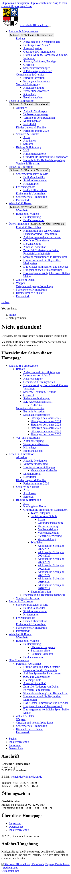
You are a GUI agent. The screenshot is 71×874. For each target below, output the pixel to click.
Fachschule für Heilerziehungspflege (44, 594)
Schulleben (37, 542)
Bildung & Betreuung (28, 499)
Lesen (41, 519)
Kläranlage (29, 447)
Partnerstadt (22, 630)
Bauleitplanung (32, 643)
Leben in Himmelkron (21, 454)
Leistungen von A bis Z (36, 375)
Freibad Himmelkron (35, 621)
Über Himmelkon (19, 660)
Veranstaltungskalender (44, 470)
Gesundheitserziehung (50, 522)
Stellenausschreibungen (36, 398)
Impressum (15, 823)
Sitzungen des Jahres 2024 (46, 421)
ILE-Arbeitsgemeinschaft (37, 401)
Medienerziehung (48, 529)
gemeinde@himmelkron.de (26, 776)
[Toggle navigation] (49, 26)
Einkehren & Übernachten (31, 624)
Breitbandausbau (33, 450)
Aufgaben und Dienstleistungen (41, 372)
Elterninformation (41, 591)
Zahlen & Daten (25, 716)
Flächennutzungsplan (43, 647)
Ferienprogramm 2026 (36, 483)
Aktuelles (36, 404)
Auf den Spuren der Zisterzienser (42, 673)
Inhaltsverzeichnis (19, 829)
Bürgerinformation (34, 411)
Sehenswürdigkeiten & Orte (32, 604)
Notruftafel (29, 476)
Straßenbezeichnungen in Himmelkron (45, 693)
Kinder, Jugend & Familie (31, 480)
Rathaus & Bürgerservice (23, 365)
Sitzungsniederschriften (36, 414)
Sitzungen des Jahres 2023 (46, 424)
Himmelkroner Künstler (29, 729)
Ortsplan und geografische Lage (34, 722)
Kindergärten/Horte (34, 506)
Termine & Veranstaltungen (39, 467)
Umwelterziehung (48, 526)
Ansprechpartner (32, 378)
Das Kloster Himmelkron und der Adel (45, 702)
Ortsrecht (28, 395)
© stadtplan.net (10, 870)
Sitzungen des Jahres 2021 (46, 431)
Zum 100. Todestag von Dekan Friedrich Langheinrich (41, 688)
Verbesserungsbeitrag (35, 463)
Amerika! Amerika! (34, 683)
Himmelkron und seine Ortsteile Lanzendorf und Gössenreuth (41, 668)
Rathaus (20, 368)
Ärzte (26, 490)
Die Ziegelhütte (32, 680)
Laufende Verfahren (42, 653)
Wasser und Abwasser (36, 444)
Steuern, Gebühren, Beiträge (39, 391)
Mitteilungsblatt (32, 473)
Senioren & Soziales (27, 486)
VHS (26, 503)
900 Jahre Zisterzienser (36, 676)
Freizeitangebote (25, 617)
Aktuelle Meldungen (35, 460)
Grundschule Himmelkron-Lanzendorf (45, 509)
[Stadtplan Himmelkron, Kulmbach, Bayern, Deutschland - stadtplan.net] (35, 867)
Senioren (28, 496)
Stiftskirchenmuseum (35, 611)
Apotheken (29, 493)
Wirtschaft (22, 637)
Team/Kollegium (40, 513)
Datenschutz (16, 826)
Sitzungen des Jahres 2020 (46, 434)
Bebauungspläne (40, 650)
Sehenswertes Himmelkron (31, 627)
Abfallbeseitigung (33, 440)
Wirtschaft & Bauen (20, 634)
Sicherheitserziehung (50, 535)
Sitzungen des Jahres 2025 (46, 418)
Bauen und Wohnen (27, 640)
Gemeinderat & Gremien (30, 408)
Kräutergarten (31, 614)
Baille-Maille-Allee (34, 607)
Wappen (20, 719)
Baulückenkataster (33, 657)
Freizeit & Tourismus (21, 601)
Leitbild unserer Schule (44, 516)
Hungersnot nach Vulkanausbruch (42, 706)
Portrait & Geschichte (28, 663)
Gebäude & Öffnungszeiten (39, 382)
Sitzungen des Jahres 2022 (46, 427)
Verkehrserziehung (48, 532)
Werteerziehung (47, 539)
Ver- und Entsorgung (28, 437)
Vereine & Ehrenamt (28, 598)
